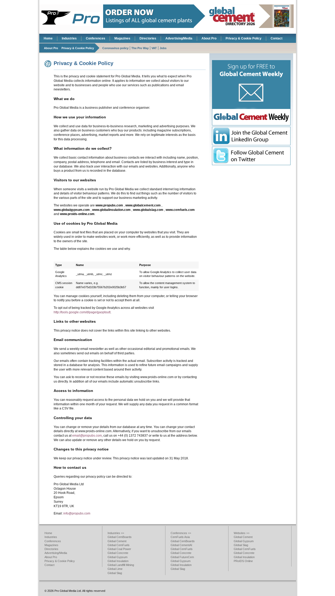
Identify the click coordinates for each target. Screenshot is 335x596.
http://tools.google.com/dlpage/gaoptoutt (82, 312)
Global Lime (115, 568)
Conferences (95, 38)
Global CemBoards (120, 537)
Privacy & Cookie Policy (243, 38)
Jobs (163, 48)
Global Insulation (118, 561)
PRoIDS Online (243, 561)
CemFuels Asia (180, 537)
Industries (69, 38)
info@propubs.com (76, 513)
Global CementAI (181, 545)
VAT (154, 48)
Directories (147, 38)
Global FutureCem (182, 557)
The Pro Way (140, 48)
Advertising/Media (178, 38)
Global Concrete (118, 552)
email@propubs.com (87, 435)
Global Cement (117, 541)
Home (48, 38)
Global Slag (115, 573)
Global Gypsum (117, 557)
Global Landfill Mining (121, 564)
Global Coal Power (119, 549)
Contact (276, 38)
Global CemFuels (119, 545)
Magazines (122, 38)
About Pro (209, 38)
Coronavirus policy (115, 48)
